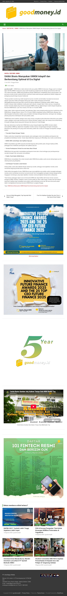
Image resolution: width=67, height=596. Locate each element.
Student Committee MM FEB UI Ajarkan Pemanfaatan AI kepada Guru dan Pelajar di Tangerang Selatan (49, 561)
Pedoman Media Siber (59, 1)
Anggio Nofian (15, 82)
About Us (36, 1)
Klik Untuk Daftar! (33, 256)
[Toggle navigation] (4, 24)
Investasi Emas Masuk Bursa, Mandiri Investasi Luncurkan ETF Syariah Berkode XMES (17, 561)
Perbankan (52, 524)
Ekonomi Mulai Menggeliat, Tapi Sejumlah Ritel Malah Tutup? (19, 196)
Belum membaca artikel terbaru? (16, 505)
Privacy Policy (43, 1)
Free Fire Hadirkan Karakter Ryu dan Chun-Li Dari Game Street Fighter (48, 196)
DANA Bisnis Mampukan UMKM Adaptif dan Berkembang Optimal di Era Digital (28, 186)
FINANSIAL (13, 524)
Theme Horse (40, 593)
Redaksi (50, 1)
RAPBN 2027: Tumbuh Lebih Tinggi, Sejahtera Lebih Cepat (16, 529)
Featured (12, 73)
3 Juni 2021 (7, 82)
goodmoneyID (17, 532)
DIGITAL (6, 73)
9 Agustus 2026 (39, 565)
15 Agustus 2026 (8, 532)
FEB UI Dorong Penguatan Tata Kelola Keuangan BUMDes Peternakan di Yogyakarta (48, 530)
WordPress (60, 593)
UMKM (18, 73)
